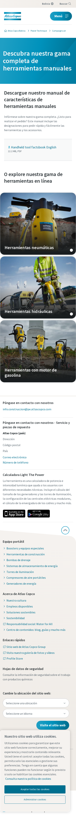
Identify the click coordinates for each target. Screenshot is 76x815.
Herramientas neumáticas (38, 224)
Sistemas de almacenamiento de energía (32, 566)
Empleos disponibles (19, 606)
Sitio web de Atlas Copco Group (26, 647)
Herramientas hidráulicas (38, 287)
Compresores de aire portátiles (26, 577)
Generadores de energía (21, 583)
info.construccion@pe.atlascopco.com (27, 409)
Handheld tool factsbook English (33, 147)
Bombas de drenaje (18, 560)
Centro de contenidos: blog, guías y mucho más (35, 630)
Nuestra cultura (16, 600)
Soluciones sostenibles (20, 612)
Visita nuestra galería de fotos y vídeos (30, 653)
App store (14, 513)
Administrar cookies (35, 799)
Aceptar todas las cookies (35, 789)
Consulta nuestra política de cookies (28, 779)
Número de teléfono (15, 462)
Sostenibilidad (15, 618)
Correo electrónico (15, 457)
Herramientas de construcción (25, 554)
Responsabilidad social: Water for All (29, 624)
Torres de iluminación (20, 572)
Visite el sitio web (52, 725)
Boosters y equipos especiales (25, 548)
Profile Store (14, 658)
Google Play (38, 513)
